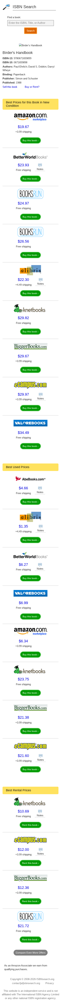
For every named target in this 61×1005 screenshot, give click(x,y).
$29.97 (23, 394)
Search (31, 30)
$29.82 (23, 318)
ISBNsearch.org (45, 979)
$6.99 (23, 603)
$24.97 (23, 203)
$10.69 (23, 811)
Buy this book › (30, 140)
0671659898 (20, 62)
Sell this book (10, 86)
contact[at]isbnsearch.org (26, 983)
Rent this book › (30, 825)
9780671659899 (22, 58)
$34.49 (23, 432)
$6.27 (23, 564)
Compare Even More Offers (30, 952)
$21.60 (23, 756)
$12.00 (23, 849)
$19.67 (23, 127)
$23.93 (23, 165)
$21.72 (23, 926)
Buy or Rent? (32, 86)
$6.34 (23, 641)
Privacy (49, 983)
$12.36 (23, 887)
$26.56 (23, 241)
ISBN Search (24, 6)
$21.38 (23, 717)
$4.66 (23, 488)
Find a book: (14, 17)
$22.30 (23, 279)
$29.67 (23, 356)
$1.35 (23, 526)
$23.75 (23, 679)
